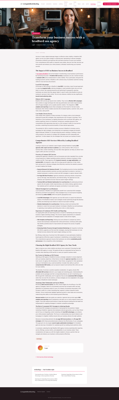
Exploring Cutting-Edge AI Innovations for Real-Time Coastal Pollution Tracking (71, 375)
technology (93, 3)
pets (83, 3)
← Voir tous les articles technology (44, 357)
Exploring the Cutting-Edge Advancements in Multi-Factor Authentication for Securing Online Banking (46, 379)
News (79, 3)
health (70, 3)
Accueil (43, 3)
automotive (48, 3)
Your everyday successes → (111, 3)
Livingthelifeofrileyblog (29, 4)
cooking (61, 3)
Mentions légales (41, 391)
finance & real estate (66, 3)
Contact (48, 391)
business (55, 3)
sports (87, 3)
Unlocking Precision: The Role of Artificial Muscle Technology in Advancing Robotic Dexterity (46, 375)
